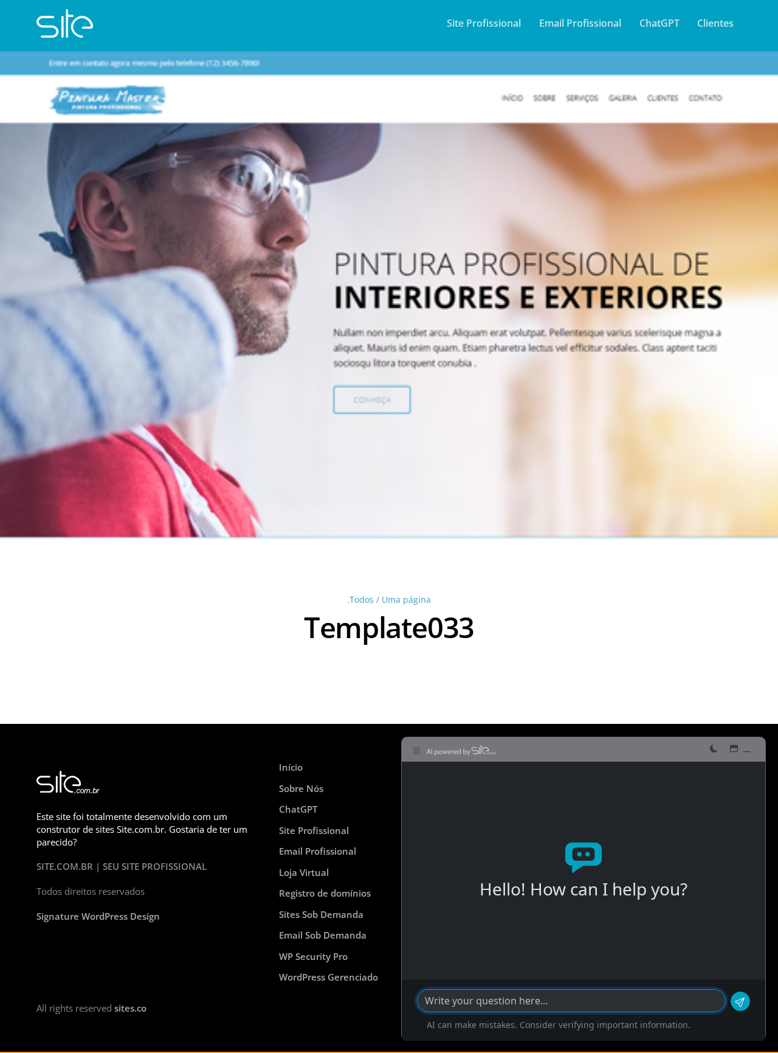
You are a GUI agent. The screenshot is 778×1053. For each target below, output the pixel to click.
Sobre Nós (301, 788)
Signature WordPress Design (98, 916)
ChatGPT (659, 23)
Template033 (389, 627)
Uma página (406, 599)
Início (291, 767)
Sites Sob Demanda (321, 914)
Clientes (715, 23)
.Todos (360, 599)
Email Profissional (580, 23)
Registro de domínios (325, 893)
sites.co (130, 1008)
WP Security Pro (313, 956)
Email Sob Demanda (323, 935)
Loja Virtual (304, 872)
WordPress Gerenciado (328, 977)
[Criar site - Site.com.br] (64, 31)
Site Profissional (484, 23)
